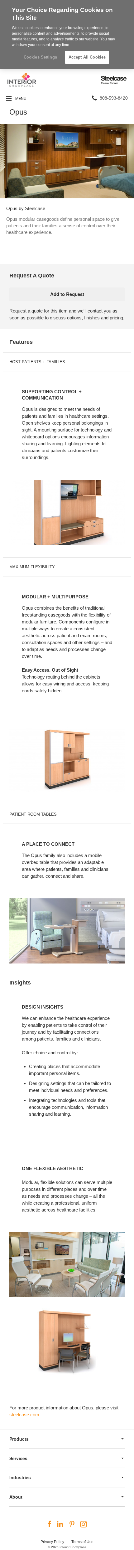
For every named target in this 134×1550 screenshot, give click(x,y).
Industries (20, 1477)
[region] (67, 34)
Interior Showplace (73, 1547)
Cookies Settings (40, 57)
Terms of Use (82, 1542)
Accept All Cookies (87, 57)
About (15, 1497)
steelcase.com (24, 1414)
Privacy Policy (52, 1542)
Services (18, 1458)
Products (19, 1439)
